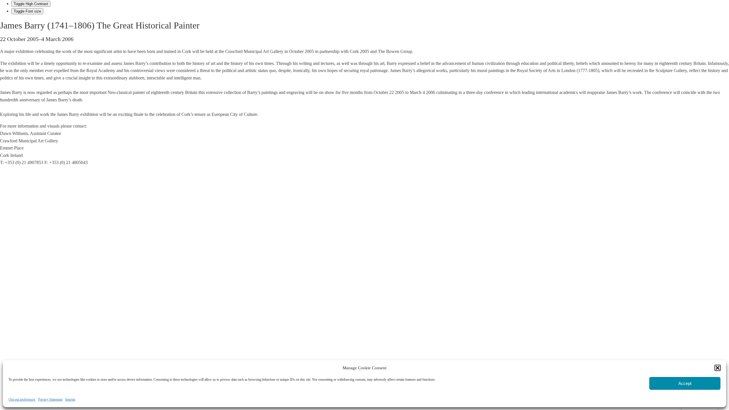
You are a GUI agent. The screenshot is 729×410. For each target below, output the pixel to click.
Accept (684, 383)
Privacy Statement (50, 399)
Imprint (70, 399)
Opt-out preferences (22, 399)
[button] (717, 368)
